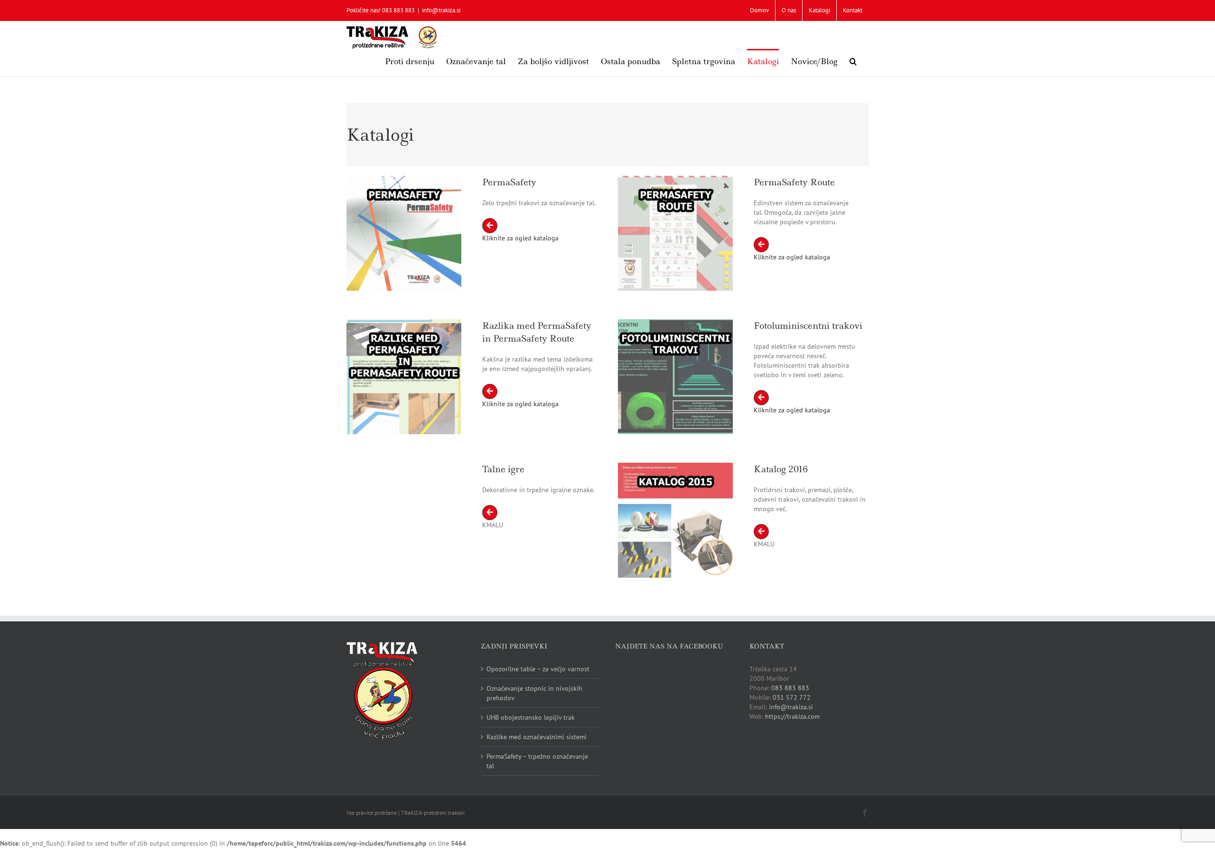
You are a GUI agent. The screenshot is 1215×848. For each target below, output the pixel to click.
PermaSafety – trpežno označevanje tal (537, 761)
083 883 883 (790, 688)
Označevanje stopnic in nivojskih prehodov (534, 693)
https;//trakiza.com (792, 716)
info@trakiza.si (441, 10)
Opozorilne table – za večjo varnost (537, 669)
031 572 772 (792, 697)
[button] (853, 60)
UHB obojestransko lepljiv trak (530, 717)
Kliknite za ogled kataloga (520, 238)
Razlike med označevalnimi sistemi (536, 737)
